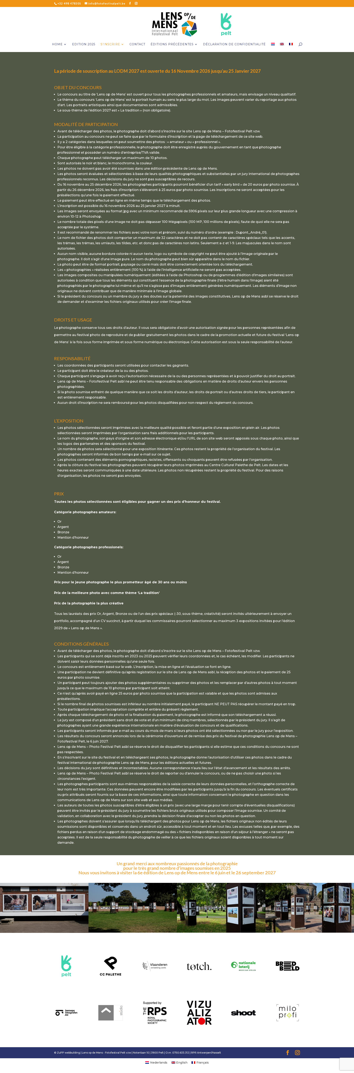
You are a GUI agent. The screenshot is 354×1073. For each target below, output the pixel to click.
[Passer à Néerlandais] (273, 47)
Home (57, 44)
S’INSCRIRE (110, 44)
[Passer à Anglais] (282, 47)
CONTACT (137, 44)
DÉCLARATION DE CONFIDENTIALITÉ (234, 44)
